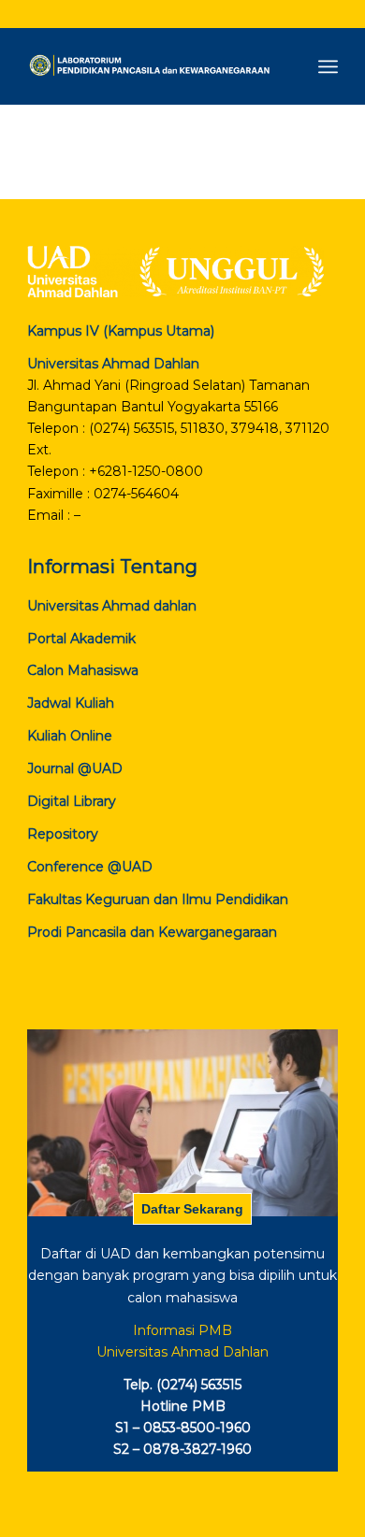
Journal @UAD (75, 768)
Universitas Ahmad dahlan (112, 605)
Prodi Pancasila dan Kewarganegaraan (152, 932)
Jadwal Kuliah (70, 703)
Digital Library (71, 801)
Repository (62, 834)
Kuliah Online (69, 735)
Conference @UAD (90, 866)
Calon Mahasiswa (83, 670)
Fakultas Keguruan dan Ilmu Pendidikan (157, 899)
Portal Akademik (81, 638)
